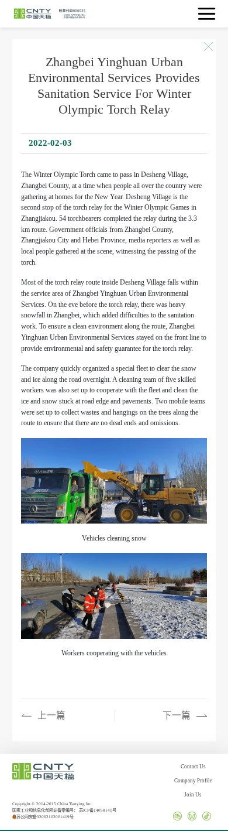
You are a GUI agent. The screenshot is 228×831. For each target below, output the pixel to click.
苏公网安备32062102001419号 (45, 817)
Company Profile (193, 781)
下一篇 (177, 715)
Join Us (193, 795)
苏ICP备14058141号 (97, 810)
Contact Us (193, 767)
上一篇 (51, 715)
